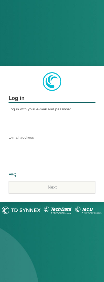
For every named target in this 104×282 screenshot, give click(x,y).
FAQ (13, 174)
